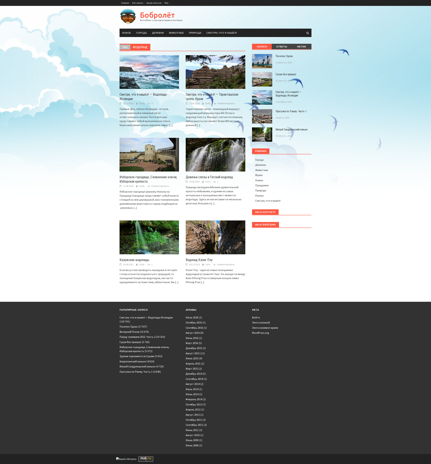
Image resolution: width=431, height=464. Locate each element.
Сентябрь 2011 (194, 424)
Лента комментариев (265, 327)
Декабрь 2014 (194, 373)
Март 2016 (192, 343)
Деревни (158, 32)
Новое (126, 32)
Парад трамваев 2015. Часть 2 (137, 336)
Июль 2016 (192, 338)
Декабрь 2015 (194, 348)
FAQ (166, 3)
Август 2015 (193, 353)
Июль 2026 (192, 317)
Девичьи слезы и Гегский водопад (209, 177)
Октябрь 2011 (194, 419)
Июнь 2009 (192, 440)
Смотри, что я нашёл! (221, 32)
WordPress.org (260, 332)
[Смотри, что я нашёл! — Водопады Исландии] (149, 71)
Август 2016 (193, 332)
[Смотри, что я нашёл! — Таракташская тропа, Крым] (215, 71)
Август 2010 (193, 435)
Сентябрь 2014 (194, 379)
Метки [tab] (301, 46)
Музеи (258, 175)
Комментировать (226, 103)
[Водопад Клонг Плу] (215, 237)
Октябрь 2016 (194, 322)
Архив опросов (153, 3)
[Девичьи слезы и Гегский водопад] (215, 154)
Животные (176, 32)
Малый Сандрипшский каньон (291, 129)
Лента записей (261, 322)
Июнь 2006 (192, 445)
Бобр (142, 103)
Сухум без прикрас (286, 74)
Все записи (137, 3)
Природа (195, 32)
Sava (207, 181)
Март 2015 (192, 368)
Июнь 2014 (192, 394)
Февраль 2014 (194, 399)
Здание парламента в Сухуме (137, 356)
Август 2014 (193, 384)
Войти (256, 317)
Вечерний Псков (129, 331)
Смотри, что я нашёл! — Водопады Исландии (288, 93)
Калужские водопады (134, 260)
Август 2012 (193, 414)
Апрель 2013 (193, 409)
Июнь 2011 (192, 430)
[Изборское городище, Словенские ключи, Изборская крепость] (149, 154)
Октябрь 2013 (194, 404)
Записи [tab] (262, 46)
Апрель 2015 (193, 363)
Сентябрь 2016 (194, 327)
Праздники (262, 185)
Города (141, 32)
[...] (171, 125)
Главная (125, 3)
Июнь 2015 (192, 358)
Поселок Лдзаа (284, 56)
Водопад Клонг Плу (199, 260)
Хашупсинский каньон (133, 361)
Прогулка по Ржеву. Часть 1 (291, 111)
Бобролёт (157, 15)
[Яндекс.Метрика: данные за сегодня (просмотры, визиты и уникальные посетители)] (126, 459)
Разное (259, 195)
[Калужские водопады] (149, 237)
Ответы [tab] (281, 46)
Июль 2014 (192, 389)
